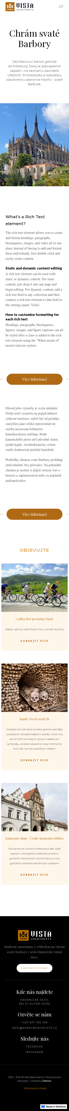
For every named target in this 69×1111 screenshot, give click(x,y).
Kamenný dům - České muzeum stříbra (34, 838)
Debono (46, 1080)
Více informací (34, 379)
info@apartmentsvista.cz (34, 1027)
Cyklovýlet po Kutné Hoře (34, 619)
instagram (34, 1052)
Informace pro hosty (35, 1088)
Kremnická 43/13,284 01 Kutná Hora (34, 1001)
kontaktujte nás (34, 968)
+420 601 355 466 (34, 1022)
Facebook (34, 1046)
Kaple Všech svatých (34, 719)
